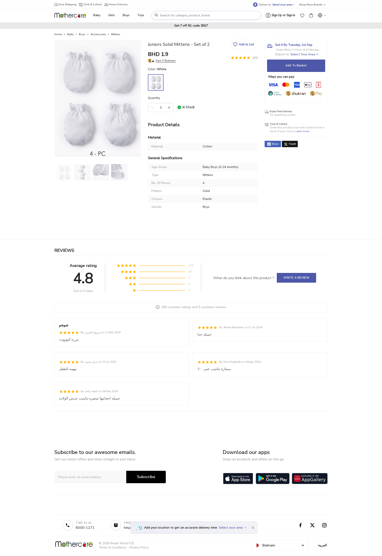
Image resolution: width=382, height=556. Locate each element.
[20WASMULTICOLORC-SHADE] (156, 82)
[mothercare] (72, 15)
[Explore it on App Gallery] (310, 478)
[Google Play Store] (273, 478)
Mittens (115, 34)
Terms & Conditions (112, 547)
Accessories (98, 34)
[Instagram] (324, 525)
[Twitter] (312, 525)
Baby (70, 34)
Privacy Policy (139, 547)
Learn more (302, 131)
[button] (302, 15)
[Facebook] (300, 525)
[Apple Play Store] (238, 478)
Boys (82, 34)
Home (58, 34)
